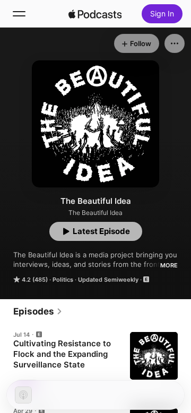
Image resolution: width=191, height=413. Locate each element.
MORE (169, 265)
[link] (38, 311)
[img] (94, 13)
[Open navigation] (19, 13)
